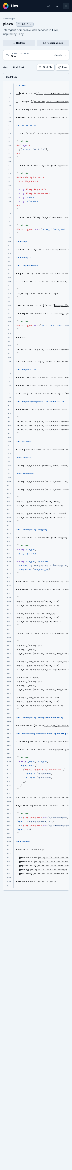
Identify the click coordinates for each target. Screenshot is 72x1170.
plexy (8, 24)
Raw (64, 67)
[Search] (57, 6)
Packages (10, 18)
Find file (47, 67)
